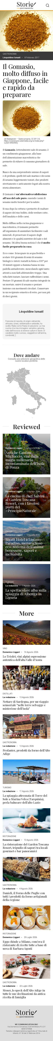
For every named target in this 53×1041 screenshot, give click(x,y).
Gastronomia (9, 54)
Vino (7, 444)
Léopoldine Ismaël (11, 57)
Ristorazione (12, 488)
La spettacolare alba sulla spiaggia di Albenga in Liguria (25, 593)
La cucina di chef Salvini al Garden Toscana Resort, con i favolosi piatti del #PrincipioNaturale (24, 503)
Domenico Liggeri (14, 448)
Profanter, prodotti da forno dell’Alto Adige (26, 752)
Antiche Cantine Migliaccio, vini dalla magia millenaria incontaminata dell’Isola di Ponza (24, 460)
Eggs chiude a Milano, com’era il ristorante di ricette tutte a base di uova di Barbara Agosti (25, 945)
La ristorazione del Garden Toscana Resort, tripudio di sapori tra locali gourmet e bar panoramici (26, 848)
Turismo (9, 582)
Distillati (7, 693)
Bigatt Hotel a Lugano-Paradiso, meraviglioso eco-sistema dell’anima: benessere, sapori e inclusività (24, 547)
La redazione (11, 586)
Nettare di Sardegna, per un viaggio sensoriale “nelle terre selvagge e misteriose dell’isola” (26, 705)
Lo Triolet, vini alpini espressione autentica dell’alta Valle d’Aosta (24, 658)
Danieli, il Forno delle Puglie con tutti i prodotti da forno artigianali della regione (25, 896)
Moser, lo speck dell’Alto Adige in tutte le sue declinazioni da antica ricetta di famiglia (24, 994)
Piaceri (8, 531)
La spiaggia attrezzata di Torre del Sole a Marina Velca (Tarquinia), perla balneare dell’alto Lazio (25, 799)
